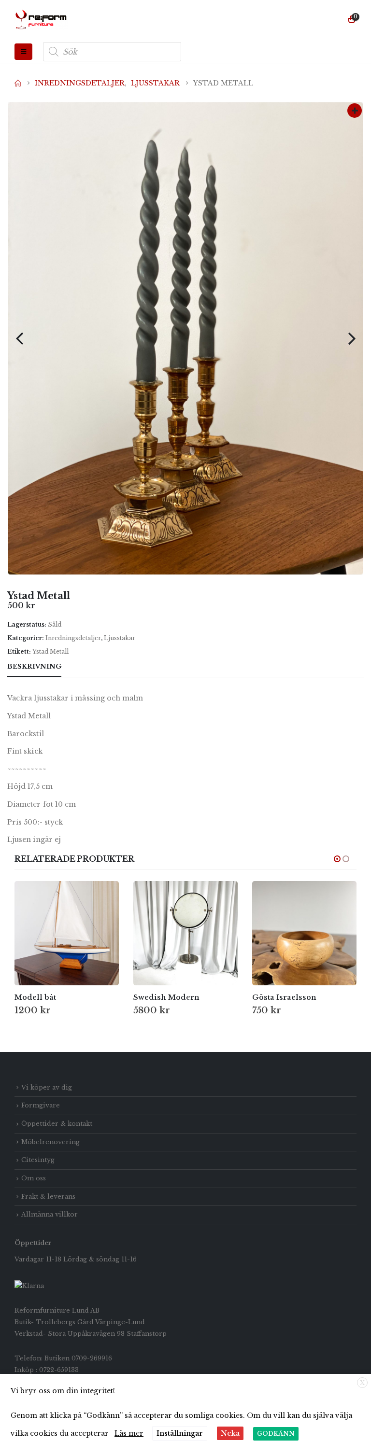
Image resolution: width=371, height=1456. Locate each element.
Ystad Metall (50, 651)
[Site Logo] (41, 20)
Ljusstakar (119, 638)
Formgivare (40, 1105)
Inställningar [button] (180, 1433)
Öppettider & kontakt (56, 1123)
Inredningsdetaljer (73, 638)
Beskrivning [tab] (34, 666)
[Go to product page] (66, 933)
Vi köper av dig (46, 1087)
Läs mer (128, 1433)
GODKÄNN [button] (276, 1433)
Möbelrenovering (50, 1142)
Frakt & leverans (48, 1196)
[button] (23, 51)
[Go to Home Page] (17, 83)
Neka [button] (230, 1433)
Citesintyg (38, 1159)
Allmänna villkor (49, 1214)
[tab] (79, 667)
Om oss (33, 1178)
